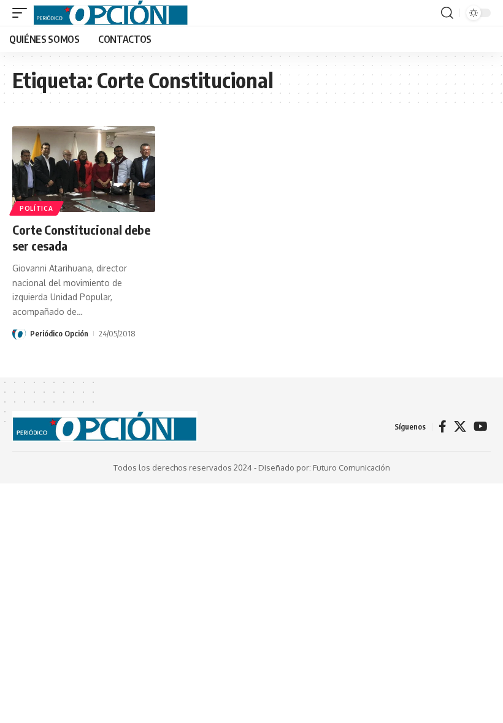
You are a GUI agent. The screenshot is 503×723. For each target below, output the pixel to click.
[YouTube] (480, 426)
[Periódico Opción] (110, 13)
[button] (22, 13)
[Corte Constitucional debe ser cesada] (83, 169)
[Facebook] (443, 426)
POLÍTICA (36, 208)
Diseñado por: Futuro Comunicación (324, 467)
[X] (460, 426)
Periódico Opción (59, 333)
